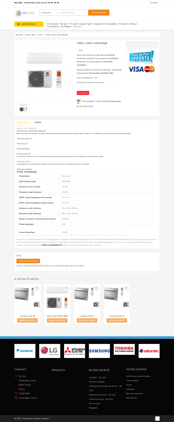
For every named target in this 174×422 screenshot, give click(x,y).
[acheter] (19, 299)
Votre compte (136, 369)
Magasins (93, 408)
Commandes (132, 380)
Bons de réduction (134, 393)
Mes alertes (131, 398)
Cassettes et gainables (105, 24)
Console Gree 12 (116, 316)
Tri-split (73, 24)
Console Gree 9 (87, 316)
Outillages (66, 26)
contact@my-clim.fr (28, 398)
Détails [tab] (38, 122)
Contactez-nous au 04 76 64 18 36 (41, 3)
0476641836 (24, 393)
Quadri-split (85, 24)
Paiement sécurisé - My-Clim (102, 395)
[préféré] (35, 299)
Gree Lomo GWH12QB (57, 316)
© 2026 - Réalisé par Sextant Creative (31, 418)
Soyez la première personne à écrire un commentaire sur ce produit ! (50, 266)
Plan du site (94, 403)
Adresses (130, 389)
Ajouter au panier (27, 320)
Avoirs (129, 385)
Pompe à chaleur (127, 24)
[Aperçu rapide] (30, 299)
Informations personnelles (138, 376)
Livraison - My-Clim (97, 377)
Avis (81, 50)
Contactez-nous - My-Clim (101, 399)
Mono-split (53, 24)
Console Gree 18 (27, 316)
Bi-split (64, 24)
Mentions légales (97, 382)
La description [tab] (23, 122)
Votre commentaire (28, 261)
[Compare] (25, 299)
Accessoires (53, 26)
